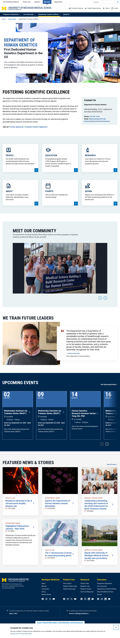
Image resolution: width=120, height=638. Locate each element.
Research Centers (85, 589)
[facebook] (43, 599)
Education (47, 2)
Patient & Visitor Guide (70, 586)
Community (45, 589)
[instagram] (46, 599)
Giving (44, 592)
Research (37, 2)
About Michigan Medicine (11, 2)
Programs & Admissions (104, 583)
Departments (58, 2)
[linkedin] (89, 599)
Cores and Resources (86, 592)
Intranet (99, 594)
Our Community (102, 586)
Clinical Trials (84, 583)
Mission (44, 586)
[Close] (116, 627)
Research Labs (85, 586)
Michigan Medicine (51, 579)
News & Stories (46, 594)
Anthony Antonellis (74, 353)
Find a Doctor (67, 583)
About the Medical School (105, 592)
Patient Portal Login (69, 589)
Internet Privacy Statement (22, 634)
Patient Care (26, 2)
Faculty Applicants (16, 127)
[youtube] (54, 599)
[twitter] (50, 599)
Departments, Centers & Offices (106, 589)
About (43, 583)
